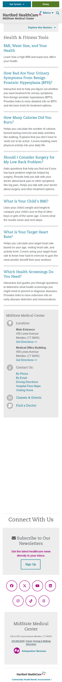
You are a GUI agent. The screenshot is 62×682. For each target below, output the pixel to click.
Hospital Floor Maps (28, 386)
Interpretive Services (34, 651)
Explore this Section (40, 27)
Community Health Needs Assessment (31, 679)
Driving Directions (27, 382)
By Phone (22, 373)
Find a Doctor (26, 405)
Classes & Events (28, 398)
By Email (21, 377)
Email (29, 641)
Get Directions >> (26, 341)
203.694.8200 (18, 641)
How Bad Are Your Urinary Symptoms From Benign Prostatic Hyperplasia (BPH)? (28, 78)
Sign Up (30, 564)
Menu (47, 13)
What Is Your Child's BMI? (26, 201)
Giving (46, 4)
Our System (16, 4)
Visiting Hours (24, 390)
